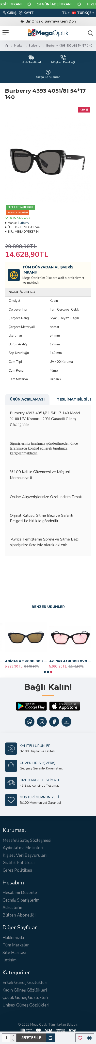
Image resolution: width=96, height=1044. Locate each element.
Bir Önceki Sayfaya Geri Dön (50, 21)
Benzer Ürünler (48, 606)
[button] (45, 672)
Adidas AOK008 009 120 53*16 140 (26, 661)
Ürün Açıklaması (27, 399)
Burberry (34, 46)
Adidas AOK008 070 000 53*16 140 (70, 661)
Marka (18, 46)
